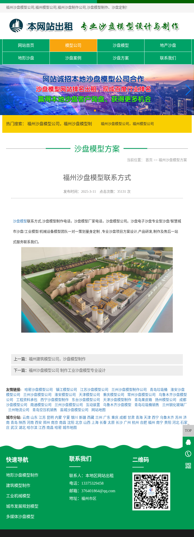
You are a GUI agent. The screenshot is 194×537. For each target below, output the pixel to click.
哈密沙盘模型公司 (39, 390)
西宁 (155, 417)
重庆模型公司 (114, 395)
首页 (149, 160)
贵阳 (167, 422)
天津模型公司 (90, 395)
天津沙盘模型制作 (117, 400)
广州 (127, 422)
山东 (34, 417)
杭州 (135, 422)
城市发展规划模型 (22, 506)
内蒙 (58, 417)
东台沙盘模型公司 (86, 400)
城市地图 (70, 427)
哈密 (58, 427)
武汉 (14, 427)
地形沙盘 (26, 58)
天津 (147, 417)
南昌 (62, 422)
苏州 (178, 417)
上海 (95, 422)
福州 (151, 422)
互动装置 (93, 405)
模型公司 (73, 45)
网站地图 (99, 410)
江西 (41, 427)
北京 (78, 422)
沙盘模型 (121, 45)
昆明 (50, 417)
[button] (95, 111)
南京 (54, 422)
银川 (74, 417)
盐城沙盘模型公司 (74, 410)
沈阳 (70, 422)
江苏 (42, 417)
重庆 (114, 417)
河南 (30, 422)
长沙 (119, 422)
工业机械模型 (18, 496)
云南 (26, 417)
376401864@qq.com (98, 491)
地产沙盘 (168, 45)
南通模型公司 (41, 405)
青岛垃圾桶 (159, 390)
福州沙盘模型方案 (173, 160)
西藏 (90, 417)
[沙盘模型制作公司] (94, 26)
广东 (106, 417)
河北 (175, 422)
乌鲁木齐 (167, 417)
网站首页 (26, 45)
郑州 (46, 422)
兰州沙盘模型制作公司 (129, 390)
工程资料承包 (27, 400)
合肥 (143, 422)
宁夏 (66, 417)
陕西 (22, 422)
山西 (86, 422)
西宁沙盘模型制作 (55, 400)
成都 (123, 417)
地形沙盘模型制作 (22, 475)
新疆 (82, 417)
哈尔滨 (32, 427)
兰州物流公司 (19, 410)
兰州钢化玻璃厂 (174, 405)
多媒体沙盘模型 (20, 516)
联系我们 (168, 58)
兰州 (98, 417)
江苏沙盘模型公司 (94, 390)
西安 (38, 422)
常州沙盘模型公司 (142, 395)
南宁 (159, 422)
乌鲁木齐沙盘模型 (117, 405)
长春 (103, 422)
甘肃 (131, 417)
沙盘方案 (121, 58)
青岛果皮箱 (143, 400)
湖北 (22, 427)
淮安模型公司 (66, 395)
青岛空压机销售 (45, 410)
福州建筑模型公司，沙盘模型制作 (57, 359)
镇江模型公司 (67, 390)
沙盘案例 (73, 58)
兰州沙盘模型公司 (38, 395)
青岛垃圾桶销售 (147, 405)
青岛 (14, 422)
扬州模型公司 (166, 400)
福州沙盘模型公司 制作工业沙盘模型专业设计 (67, 370)
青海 (139, 417)
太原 (111, 422)
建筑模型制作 (18, 485)
